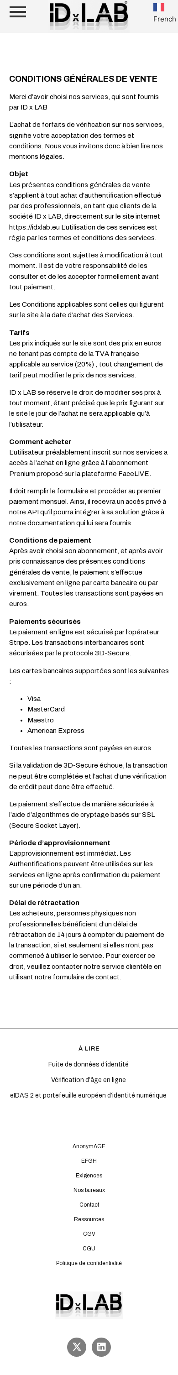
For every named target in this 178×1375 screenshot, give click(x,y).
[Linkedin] (101, 1347)
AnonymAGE (89, 1146)
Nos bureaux (89, 1190)
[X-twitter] (76, 1347)
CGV (89, 1234)
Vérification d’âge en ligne (89, 1080)
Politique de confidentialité (89, 1263)
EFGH (89, 1161)
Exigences (89, 1175)
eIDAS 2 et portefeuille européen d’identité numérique (89, 1095)
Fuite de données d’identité (89, 1064)
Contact (89, 1205)
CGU (89, 1248)
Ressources (89, 1219)
